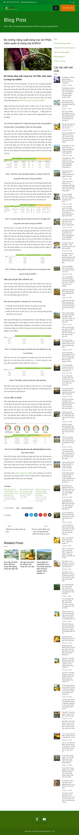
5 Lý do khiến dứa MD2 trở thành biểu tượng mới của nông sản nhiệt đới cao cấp (68, 516)
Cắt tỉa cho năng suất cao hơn (16, 529)
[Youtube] (44, 819)
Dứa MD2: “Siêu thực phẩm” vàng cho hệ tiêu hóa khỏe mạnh (68, 714)
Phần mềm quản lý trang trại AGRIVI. (32, 100)
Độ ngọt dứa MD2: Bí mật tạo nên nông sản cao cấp (27, 564)
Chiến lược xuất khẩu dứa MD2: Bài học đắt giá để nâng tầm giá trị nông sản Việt (68, 415)
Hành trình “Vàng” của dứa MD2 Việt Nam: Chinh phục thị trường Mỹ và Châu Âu (68, 440)
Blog (18, 508)
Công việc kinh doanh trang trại (64, 48)
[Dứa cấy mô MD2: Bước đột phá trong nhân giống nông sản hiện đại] (11, 554)
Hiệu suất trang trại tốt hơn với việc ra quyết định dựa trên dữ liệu (26, 491)
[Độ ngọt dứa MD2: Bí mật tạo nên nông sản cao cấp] (27, 554)
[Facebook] (37, 819)
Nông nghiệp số (59, 56)
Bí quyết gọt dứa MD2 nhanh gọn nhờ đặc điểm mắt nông (68, 638)
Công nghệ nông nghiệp (62, 43)
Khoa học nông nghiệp (27, 508)
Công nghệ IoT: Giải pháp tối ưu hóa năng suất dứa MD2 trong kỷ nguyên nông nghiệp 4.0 (68, 149)
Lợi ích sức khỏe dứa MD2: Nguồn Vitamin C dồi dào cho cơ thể (68, 735)
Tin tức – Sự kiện (60, 61)
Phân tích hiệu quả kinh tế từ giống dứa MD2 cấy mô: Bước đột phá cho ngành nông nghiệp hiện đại (68, 615)
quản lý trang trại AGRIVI (24, 473)
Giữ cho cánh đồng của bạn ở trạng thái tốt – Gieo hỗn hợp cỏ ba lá (41, 530)
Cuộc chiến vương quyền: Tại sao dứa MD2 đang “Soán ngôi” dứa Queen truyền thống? (68, 759)
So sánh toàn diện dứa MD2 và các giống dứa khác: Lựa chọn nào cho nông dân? (68, 784)
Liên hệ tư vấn (67, 8)
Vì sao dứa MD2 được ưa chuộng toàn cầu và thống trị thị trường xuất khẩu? (68, 198)
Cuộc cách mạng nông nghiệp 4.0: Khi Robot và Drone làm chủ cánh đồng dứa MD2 (68, 343)
